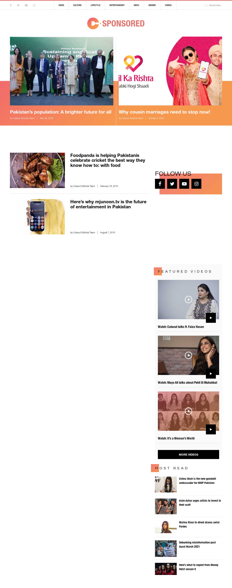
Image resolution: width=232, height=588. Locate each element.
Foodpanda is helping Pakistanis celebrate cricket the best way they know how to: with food (107, 160)
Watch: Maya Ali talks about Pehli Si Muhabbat (187, 382)
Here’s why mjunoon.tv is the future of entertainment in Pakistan (108, 204)
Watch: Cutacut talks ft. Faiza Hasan (181, 327)
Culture (77, 5)
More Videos (188, 454)
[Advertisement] (182, 228)
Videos (168, 5)
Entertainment (117, 5)
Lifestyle (95, 5)
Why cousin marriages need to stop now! (164, 112)
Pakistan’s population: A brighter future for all (60, 112)
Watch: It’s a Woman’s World (176, 438)
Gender (152, 5)
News (136, 5)
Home (61, 5)
